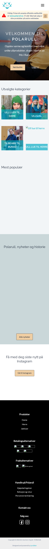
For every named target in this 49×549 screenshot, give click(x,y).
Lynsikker (33, 545)
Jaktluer (24, 428)
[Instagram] (27, 522)
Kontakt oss (24, 507)
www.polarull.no (16, 16)
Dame (24, 420)
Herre (24, 424)
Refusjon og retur (24, 492)
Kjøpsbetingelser (24, 488)
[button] (17, 67)
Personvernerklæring (24, 496)
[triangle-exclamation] (4, 15)
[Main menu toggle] (42, 5)
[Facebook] (21, 522)
